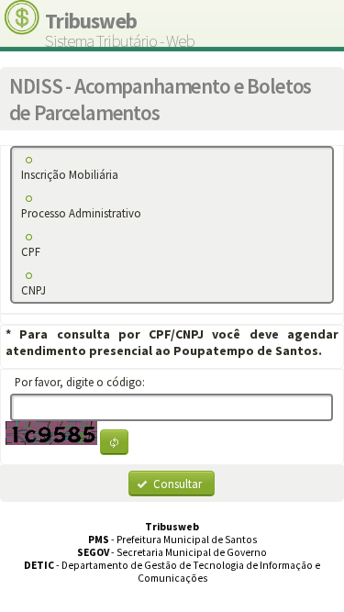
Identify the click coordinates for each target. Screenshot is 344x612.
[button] (114, 442)
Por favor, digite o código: (82, 381)
